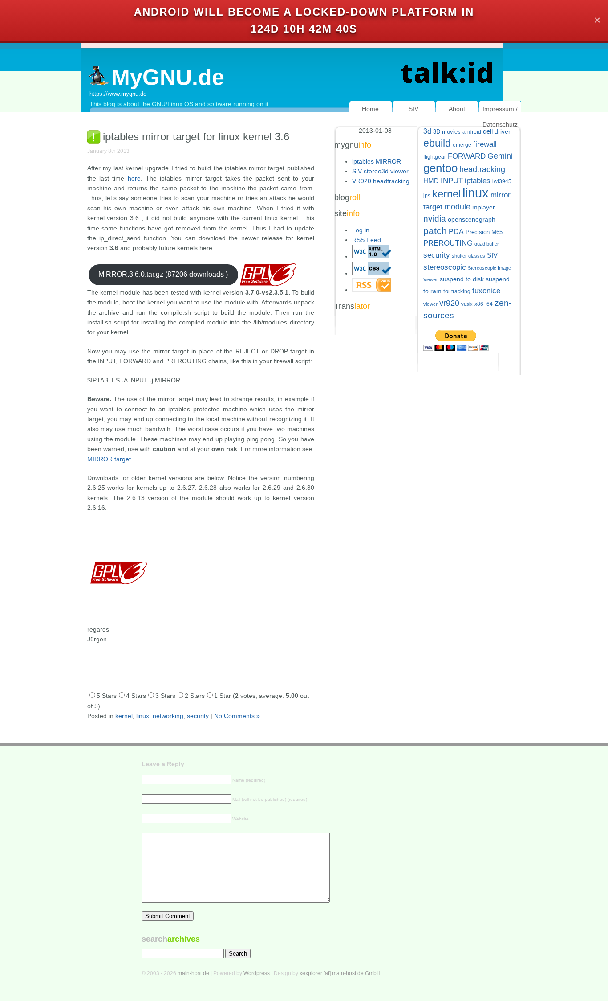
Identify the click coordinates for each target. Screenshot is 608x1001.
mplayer (483, 207)
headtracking (482, 169)
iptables (477, 180)
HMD (431, 181)
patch (435, 231)
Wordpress (256, 973)
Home (370, 108)
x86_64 (483, 304)
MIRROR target (109, 459)
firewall (485, 144)
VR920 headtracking (380, 181)
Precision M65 (484, 232)
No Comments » (237, 715)
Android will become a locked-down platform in (304, 12)
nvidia (434, 218)
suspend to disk (462, 279)
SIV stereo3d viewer (380, 171)
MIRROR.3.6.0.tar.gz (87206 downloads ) (163, 274)
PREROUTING (448, 243)
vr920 (449, 303)
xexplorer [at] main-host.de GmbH (340, 973)
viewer (430, 304)
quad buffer (486, 243)
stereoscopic (444, 267)
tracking (460, 291)
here (134, 178)
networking (168, 715)
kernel (124, 715)
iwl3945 (501, 181)
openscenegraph (471, 219)
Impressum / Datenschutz (500, 116)
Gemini (500, 156)
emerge (462, 145)
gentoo (440, 168)
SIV (413, 108)
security (198, 715)
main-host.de (193, 973)
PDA (456, 231)
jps (426, 196)
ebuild (437, 143)
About (457, 108)
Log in (360, 230)
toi (446, 291)
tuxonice (486, 291)
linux (142, 715)
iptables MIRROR (376, 161)
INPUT (452, 180)
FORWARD (467, 156)
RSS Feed (366, 239)
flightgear (434, 157)
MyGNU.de (167, 77)
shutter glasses (468, 255)
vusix (467, 304)
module (457, 206)
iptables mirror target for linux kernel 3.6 (196, 137)
